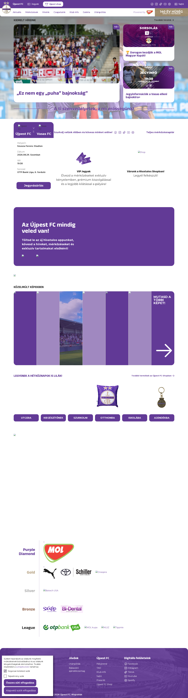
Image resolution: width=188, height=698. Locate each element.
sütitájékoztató (22, 667)
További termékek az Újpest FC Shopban (151, 376)
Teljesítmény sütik (16, 676)
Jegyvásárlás (33, 185)
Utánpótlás (100, 12)
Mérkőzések (31, 12)
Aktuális (17, 12)
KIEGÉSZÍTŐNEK (53, 417)
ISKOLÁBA (134, 417)
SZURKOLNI (80, 417)
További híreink (162, 20)
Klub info (74, 12)
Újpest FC (18, 4)
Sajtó (99, 676)
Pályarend (102, 664)
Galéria (86, 12)
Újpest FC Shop (104, 684)
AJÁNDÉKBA (161, 417)
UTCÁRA (26, 417)
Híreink (45, 12)
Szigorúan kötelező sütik (19, 671)
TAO (99, 668)
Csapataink (59, 12)
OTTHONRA (107, 417)
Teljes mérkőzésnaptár (160, 132)
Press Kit (101, 680)
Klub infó (101, 672)
